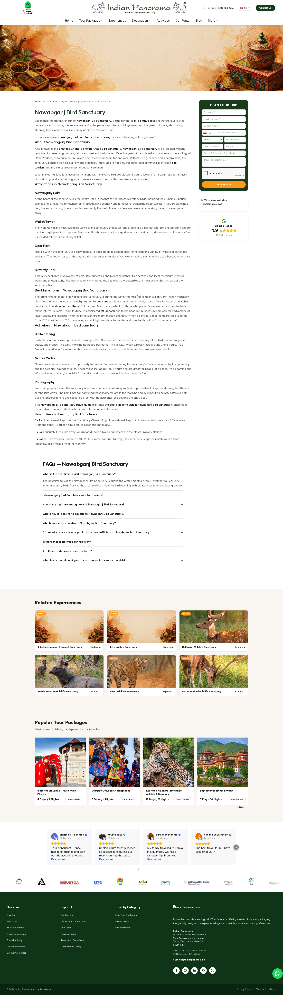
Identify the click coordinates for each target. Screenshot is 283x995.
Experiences (117, 20)
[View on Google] (54, 836)
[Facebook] (176, 970)
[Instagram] (185, 970)
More (211, 20)
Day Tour (12, 914)
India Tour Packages (126, 914)
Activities (163, 20)
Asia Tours (12, 921)
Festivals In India (15, 927)
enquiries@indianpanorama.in (189, 959)
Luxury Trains (122, 921)
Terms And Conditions (72, 940)
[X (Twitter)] (212, 970)
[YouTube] (203, 970)
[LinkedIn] (194, 970)
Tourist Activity (14, 940)
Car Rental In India (16, 952)
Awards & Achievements (74, 921)
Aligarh (63, 101)
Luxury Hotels (122, 927)
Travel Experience (17, 933)
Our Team (66, 927)
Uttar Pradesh (50, 101)
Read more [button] (58, 859)
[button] (47, 847)
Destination (140, 20)
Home (69, 20)
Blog (199, 20)
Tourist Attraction (16, 946)
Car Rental (183, 20)
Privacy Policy (68, 933)
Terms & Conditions (266, 989)
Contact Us (265, 8)
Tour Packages (89, 20)
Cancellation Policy (71, 946)
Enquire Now (224, 184)
